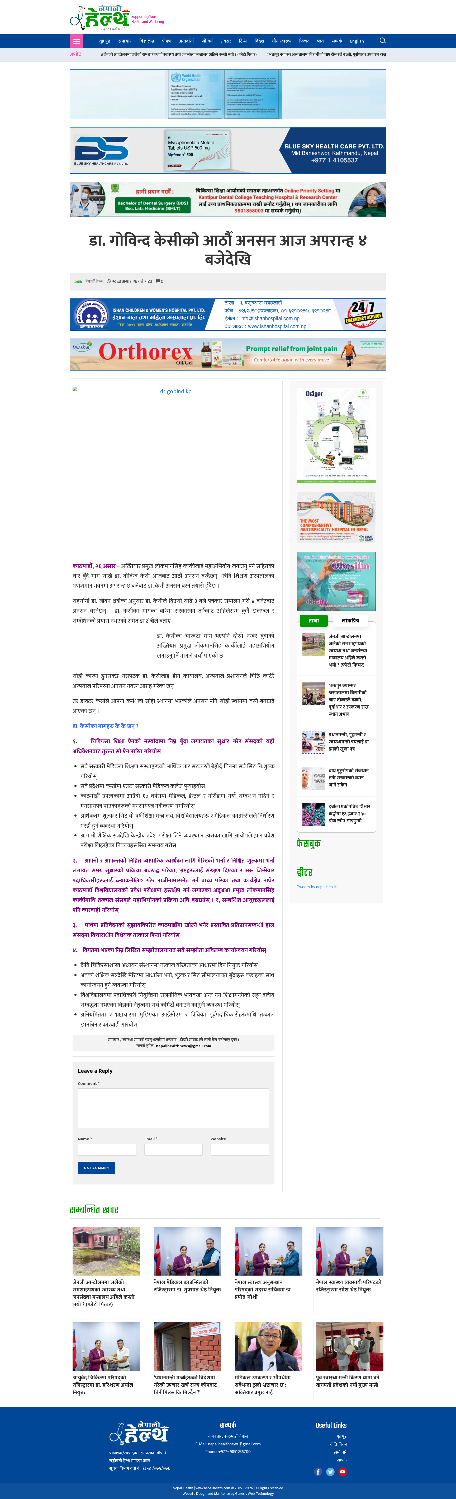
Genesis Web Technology (254, 1494)
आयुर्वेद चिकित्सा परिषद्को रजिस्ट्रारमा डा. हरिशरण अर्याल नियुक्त (103, 1385)
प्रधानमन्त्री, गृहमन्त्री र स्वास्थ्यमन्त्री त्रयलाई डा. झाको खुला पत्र (364, 54)
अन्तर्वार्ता (186, 41)
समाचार (124, 41)
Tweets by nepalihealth (317, 887)
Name (85, 1139)
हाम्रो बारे (340, 1452)
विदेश (259, 41)
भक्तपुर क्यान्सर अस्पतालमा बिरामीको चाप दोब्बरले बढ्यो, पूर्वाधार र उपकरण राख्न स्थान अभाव (240, 54)
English (357, 41)
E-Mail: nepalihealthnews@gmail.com (228, 1444)
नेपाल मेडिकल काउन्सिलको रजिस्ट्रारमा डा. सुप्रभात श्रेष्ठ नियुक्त (187, 1286)
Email (150, 1139)
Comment (88, 1083)
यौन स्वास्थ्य (281, 41)
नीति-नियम (338, 1444)
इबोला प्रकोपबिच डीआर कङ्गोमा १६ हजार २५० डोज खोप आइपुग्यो (349, 814)
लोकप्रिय (350, 620)
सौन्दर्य (207, 41)
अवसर (226, 41)
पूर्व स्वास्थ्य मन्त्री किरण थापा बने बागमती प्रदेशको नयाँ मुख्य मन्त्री (347, 1381)
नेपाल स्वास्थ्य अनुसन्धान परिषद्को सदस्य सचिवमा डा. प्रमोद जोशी (263, 1290)
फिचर (304, 41)
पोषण (166, 41)
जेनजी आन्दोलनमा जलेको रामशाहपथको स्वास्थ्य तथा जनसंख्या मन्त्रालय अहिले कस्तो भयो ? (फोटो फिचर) (348, 651)
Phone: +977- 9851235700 (228, 1451)
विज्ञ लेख (146, 41)
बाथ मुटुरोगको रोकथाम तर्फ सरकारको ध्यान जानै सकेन (349, 778)
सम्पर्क (337, 41)
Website (218, 1139)
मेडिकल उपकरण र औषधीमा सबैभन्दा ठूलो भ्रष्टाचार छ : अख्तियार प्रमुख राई (263, 1385)
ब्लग (320, 41)
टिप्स (243, 41)
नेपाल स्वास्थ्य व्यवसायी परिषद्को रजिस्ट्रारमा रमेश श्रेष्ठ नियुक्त (349, 1286)
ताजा (314, 620)
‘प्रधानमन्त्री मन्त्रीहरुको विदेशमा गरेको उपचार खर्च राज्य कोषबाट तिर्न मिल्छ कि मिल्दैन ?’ (185, 1385)
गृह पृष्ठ (104, 41)
